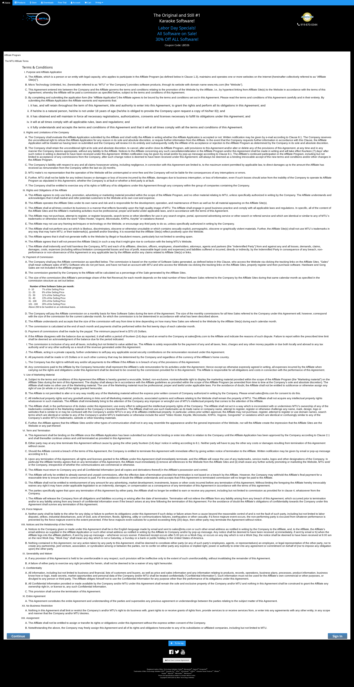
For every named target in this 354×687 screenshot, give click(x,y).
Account (76, 2)
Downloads (48, 2)
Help (99, 2)
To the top (179, 643)
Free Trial (62, 2)
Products (21, 2)
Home (7, 2)
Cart (89, 2)
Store (34, 2)
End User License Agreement (178, 660)
